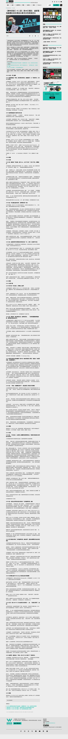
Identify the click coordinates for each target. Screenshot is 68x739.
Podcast (39, 5)
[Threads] (57, 2)
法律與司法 (18, 5)
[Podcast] (43, 731)
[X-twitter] (59, 2)
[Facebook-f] (52, 2)
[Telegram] (36, 731)
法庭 (12, 5)
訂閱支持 (52, 97)
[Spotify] (47, 731)
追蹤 (8, 5)
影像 (34, 5)
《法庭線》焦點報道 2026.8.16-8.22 (49, 41)
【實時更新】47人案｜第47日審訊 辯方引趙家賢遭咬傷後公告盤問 (19, 708)
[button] (61, 5)
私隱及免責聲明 (46, 721)
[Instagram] (55, 2)
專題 (23, 5)
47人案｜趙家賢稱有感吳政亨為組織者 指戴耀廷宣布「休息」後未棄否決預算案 (22, 62)
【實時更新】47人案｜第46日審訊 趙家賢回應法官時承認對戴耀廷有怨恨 (20, 707)
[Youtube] (61, 2)
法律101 (28, 5)
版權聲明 (45, 720)
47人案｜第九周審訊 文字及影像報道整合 (15, 67)
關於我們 (45, 719)
